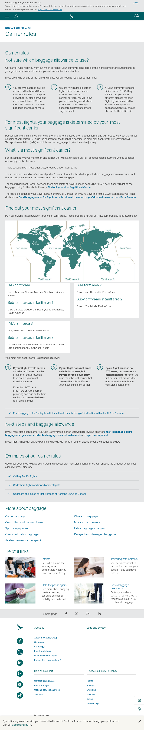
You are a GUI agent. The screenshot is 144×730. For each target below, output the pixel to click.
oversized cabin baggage (42, 435)
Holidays (91, 685)
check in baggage (114, 431)
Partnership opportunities (48, 660)
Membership (93, 703)
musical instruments (70, 435)
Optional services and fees (47, 690)
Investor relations (42, 651)
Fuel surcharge (41, 685)
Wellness (91, 694)
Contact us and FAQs (44, 681)
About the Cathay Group (45, 637)
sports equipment (97, 435)
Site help (38, 694)
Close (135, 2)
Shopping (91, 690)
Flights (90, 681)
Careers (39, 646)
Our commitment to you (45, 655)
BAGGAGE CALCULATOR (18, 28)
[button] (7, 16)
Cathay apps (40, 642)
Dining (90, 699)
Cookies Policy (21, 724)
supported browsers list (50, 9)
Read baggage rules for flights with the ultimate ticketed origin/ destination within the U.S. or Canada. (77, 197)
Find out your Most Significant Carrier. (70, 187)
